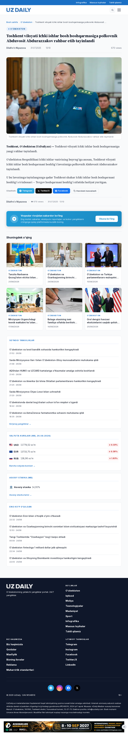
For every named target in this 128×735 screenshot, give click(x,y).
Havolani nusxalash (86, 191)
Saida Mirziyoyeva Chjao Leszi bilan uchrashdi (35, 391)
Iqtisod (70, 595)
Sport (69, 616)
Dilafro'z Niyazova (16, 48)
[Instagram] (60, 688)
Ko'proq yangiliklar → (20, 424)
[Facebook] (68, 688)
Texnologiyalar (74, 605)
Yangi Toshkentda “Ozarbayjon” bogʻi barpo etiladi (37, 537)
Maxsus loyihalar (98, 2)
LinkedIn (71, 664)
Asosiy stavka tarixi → (20, 495)
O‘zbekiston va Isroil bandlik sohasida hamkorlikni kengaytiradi (44, 349)
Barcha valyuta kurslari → (22, 465)
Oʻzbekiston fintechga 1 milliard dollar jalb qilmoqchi (38, 547)
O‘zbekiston (26, 22)
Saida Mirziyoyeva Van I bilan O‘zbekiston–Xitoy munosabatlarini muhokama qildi (53, 360)
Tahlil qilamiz (115, 2)
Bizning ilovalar (15, 659)
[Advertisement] (64, 727)
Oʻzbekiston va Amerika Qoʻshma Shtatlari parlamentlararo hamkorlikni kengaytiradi (55, 381)
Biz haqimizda (14, 644)
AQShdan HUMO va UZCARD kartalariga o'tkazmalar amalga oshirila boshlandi (52, 370)
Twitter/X (45, 190)
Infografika (81, 2)
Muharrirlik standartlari (20, 669)
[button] (112, 10)
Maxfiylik (11, 654)
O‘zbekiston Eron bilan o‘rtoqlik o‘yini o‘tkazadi (34, 516)
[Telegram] (51, 688)
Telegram (27, 190)
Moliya (69, 600)
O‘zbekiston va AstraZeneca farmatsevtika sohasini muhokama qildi (46, 413)
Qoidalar (11, 649)
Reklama (11, 664)
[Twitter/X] (77, 688)
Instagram (72, 649)
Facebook (63, 190)
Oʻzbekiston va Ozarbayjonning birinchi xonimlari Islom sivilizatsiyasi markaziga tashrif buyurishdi (63, 526)
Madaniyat (72, 611)
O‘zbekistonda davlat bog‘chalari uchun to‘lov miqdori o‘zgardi (43, 402)
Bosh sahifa (12, 22)
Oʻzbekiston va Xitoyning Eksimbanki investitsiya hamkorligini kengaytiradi (50, 558)
